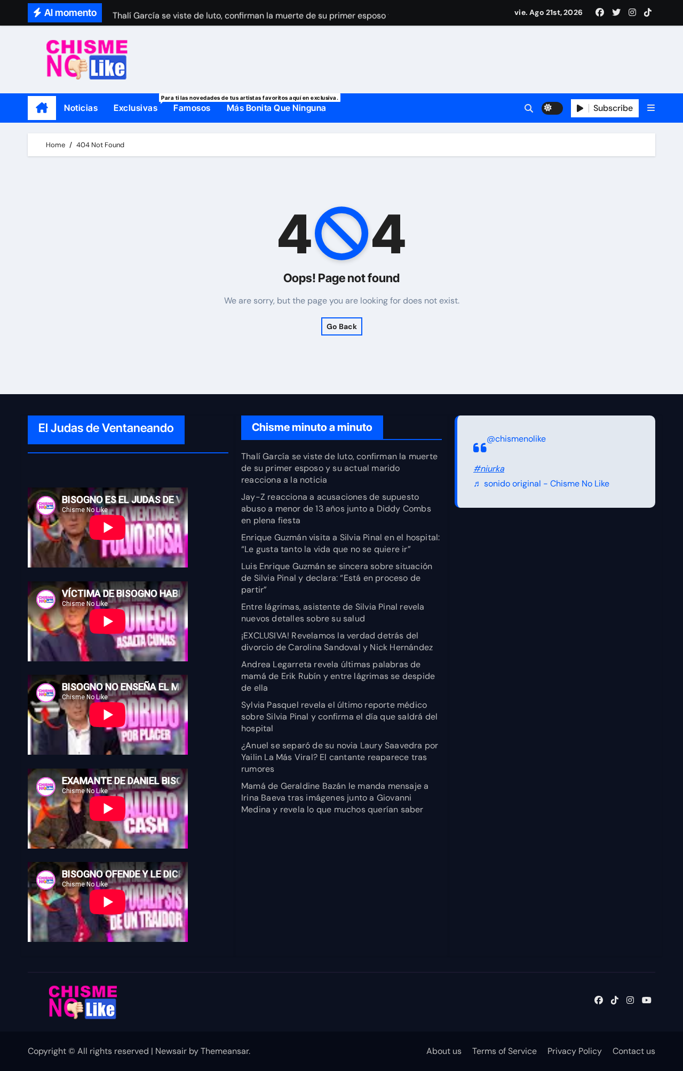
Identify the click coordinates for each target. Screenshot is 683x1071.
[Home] (42, 108)
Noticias (81, 107)
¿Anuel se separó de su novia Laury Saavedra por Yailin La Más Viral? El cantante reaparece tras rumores (339, 757)
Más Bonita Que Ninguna (277, 107)
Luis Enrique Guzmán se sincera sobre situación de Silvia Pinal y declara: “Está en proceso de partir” (336, 578)
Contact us (634, 1051)
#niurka (488, 468)
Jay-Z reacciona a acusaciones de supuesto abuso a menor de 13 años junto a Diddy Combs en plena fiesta (336, 508)
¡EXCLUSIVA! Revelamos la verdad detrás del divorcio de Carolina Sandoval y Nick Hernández (337, 641)
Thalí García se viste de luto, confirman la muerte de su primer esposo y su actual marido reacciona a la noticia (339, 468)
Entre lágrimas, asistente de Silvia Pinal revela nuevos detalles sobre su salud (333, 612)
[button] (651, 108)
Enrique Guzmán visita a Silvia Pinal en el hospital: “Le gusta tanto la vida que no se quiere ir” (340, 543)
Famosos (192, 107)
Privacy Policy (574, 1051)
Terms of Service (504, 1051)
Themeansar (225, 1051)
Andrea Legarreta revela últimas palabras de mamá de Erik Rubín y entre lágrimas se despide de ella (338, 676)
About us (444, 1051)
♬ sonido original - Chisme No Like (541, 484)
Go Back (342, 326)
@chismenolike (516, 438)
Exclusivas (139, 103)
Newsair (171, 1051)
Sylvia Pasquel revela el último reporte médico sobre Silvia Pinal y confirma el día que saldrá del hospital (339, 716)
